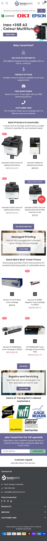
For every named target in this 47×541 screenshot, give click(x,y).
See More (23, 366)
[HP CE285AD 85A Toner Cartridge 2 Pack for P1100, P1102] (35, 330)
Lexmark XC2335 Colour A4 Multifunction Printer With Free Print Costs (35, 209)
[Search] (7, 3)
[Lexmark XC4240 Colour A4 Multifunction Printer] (12, 146)
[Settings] (38, 3)
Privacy (19, 527)
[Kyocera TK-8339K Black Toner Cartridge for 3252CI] (12, 330)
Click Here (23, 249)
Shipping (26, 527)
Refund (14, 527)
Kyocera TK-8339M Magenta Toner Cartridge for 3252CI (35, 302)
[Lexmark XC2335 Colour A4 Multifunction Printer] (12, 190)
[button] (43, 3)
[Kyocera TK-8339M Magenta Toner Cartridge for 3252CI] (35, 283)
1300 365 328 (9, 488)
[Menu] (2, 3)
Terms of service (35, 527)
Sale (4, 134)
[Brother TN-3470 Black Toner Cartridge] (12, 283)
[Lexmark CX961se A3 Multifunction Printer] (35, 146)
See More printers (24, 227)
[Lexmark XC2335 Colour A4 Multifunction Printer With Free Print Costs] (35, 190)
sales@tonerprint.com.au (14, 492)
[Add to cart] (12, 157)
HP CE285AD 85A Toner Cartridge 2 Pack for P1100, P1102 (35, 349)
